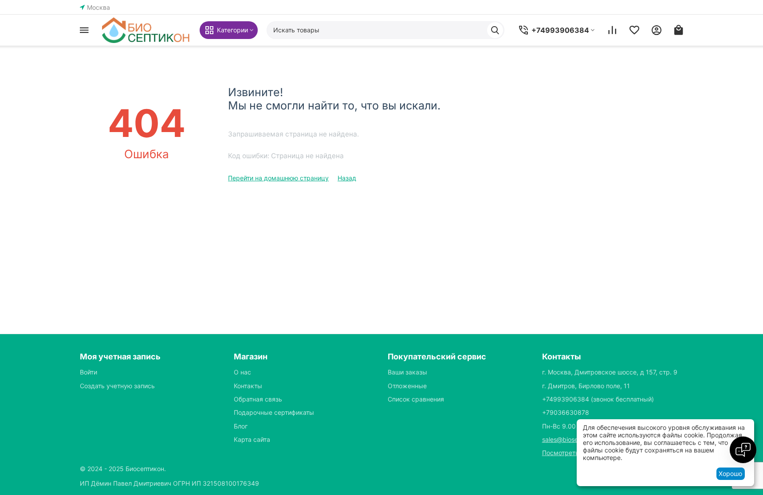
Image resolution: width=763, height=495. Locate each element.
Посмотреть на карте (574, 452)
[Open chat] (743, 450)
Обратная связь (258, 399)
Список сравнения (416, 399)
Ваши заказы (407, 372)
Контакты (248, 386)
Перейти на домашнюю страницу (278, 178)
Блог (241, 426)
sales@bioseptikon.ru (573, 439)
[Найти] (495, 30)
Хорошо (730, 473)
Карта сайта (252, 439)
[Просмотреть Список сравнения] (612, 30)
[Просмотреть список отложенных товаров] (634, 30)
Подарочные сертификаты (274, 412)
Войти (88, 372)
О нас (242, 372)
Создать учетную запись (117, 386)
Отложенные (407, 386)
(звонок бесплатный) (598, 399)
